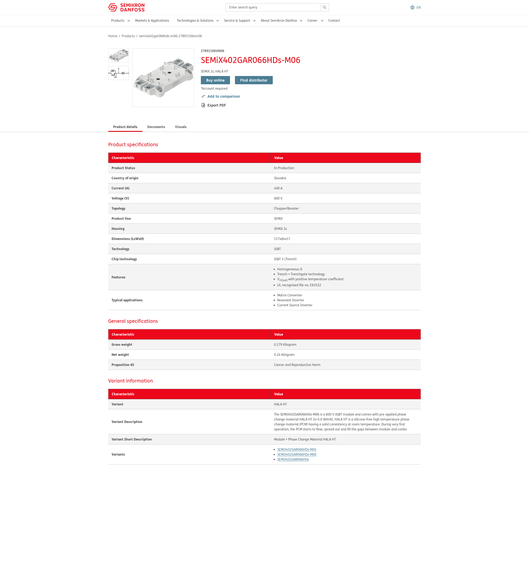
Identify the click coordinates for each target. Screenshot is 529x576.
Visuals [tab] (181, 126)
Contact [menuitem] (334, 20)
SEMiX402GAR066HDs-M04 (296, 449)
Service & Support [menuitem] (237, 20)
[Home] (126, 7)
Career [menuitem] (312, 20)
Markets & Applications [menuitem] (152, 20)
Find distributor (253, 80)
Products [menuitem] (117, 20)
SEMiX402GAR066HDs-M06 (296, 454)
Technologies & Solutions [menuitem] (195, 20)
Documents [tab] (156, 126)
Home (112, 36)
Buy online (215, 80)
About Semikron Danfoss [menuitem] (279, 20)
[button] (415, 7)
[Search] (324, 7)
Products (128, 36)
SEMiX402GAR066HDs (293, 459)
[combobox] (277, 7)
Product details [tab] (125, 126)
